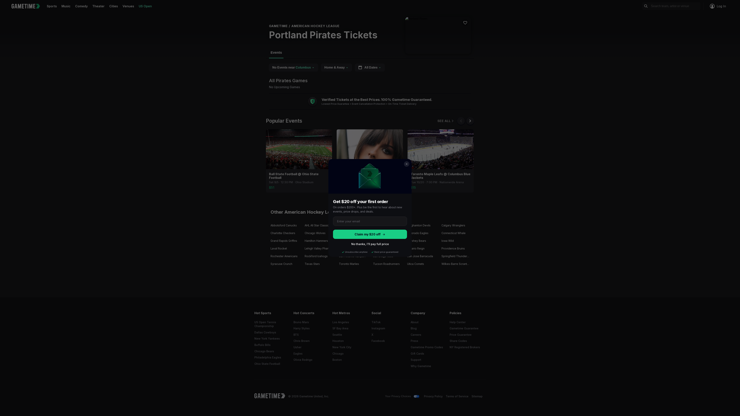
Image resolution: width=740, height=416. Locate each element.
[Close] (406, 164)
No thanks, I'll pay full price (370, 244)
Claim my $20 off (368, 234)
